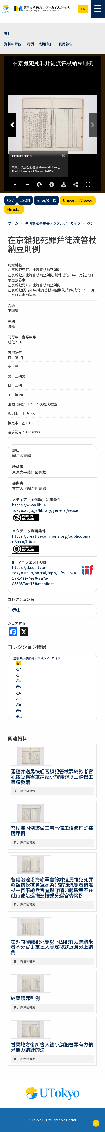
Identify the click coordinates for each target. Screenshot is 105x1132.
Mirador (14, 209)
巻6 (18, 693)
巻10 (19, 717)
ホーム (13, 223)
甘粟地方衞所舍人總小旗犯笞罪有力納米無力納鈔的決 (52, 1047)
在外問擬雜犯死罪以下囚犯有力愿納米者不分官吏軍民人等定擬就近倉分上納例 (52, 947)
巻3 (18, 675)
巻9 (18, 711)
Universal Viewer (78, 200)
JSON (25, 200)
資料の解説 (13, 43)
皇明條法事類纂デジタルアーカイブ (53, 223)
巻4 (18, 681)
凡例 (30, 43)
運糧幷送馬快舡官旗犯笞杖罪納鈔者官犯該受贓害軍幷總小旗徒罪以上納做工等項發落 (52, 776)
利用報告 (66, 43)
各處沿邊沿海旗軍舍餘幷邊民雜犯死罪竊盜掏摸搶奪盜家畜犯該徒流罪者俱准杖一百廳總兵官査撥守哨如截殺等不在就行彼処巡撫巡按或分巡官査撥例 (52, 887)
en (83, 8)
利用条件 (46, 43)
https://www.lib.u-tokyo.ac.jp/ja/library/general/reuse (45, 507)
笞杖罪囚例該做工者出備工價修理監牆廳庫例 (52, 830)
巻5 (18, 687)
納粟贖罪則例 (25, 998)
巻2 (18, 669)
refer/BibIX (46, 200)
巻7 (18, 699)
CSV (10, 200)
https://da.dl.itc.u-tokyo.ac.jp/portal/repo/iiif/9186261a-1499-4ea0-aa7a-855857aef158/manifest (44, 575)
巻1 (7, 33)
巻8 (18, 705)
